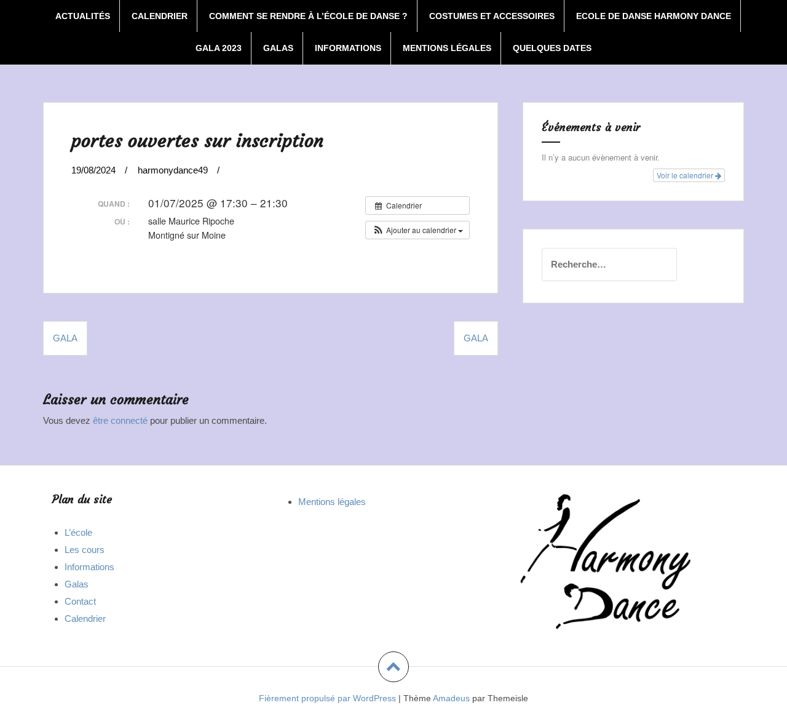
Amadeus (451, 698)
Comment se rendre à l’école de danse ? (308, 16)
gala (65, 338)
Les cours (85, 549)
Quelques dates (552, 48)
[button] (417, 230)
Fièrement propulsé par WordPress (327, 698)
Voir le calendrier (686, 175)
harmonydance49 (173, 170)
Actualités (82, 16)
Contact (80, 601)
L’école (78, 532)
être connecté (120, 420)
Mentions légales (447, 48)
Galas (278, 48)
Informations (348, 48)
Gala (476, 338)
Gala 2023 (219, 48)
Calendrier (160, 16)
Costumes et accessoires (492, 16)
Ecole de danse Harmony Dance (653, 16)
